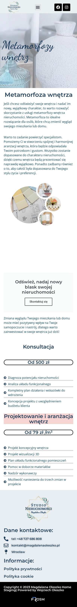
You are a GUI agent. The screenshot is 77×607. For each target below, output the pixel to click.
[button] (38, 7)
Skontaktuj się (38, 301)
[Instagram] (66, 7)
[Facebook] (58, 7)
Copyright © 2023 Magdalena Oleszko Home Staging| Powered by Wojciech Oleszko (37, 588)
